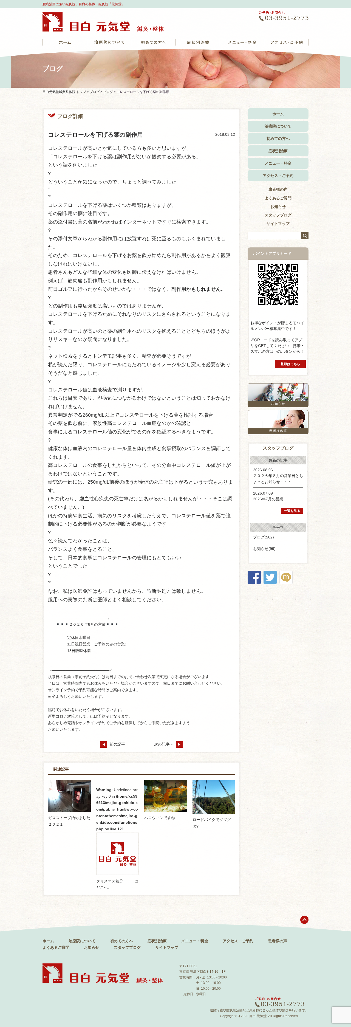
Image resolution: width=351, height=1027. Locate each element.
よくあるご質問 (278, 198)
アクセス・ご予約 (278, 175)
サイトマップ (278, 223)
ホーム (278, 114)
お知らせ (278, 206)
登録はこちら (290, 364)
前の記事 (117, 744)
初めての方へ (278, 138)
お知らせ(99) (264, 548)
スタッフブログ (278, 215)
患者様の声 (278, 189)
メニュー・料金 (278, 163)
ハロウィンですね (159, 818)
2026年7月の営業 (268, 499)
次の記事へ (163, 744)
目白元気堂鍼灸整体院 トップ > (66, 92)
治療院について (278, 126)
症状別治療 (278, 151)
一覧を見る (292, 511)
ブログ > (96, 92)
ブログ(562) (263, 537)
